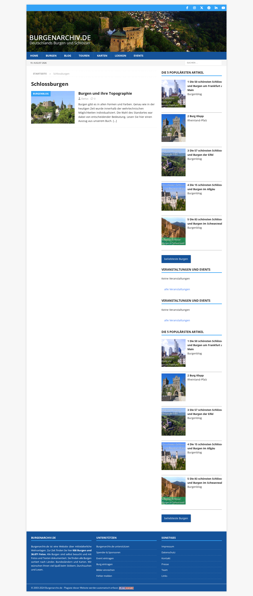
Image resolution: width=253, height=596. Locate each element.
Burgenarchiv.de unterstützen (112, 546)
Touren (84, 55)
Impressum (168, 546)
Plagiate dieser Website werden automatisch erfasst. (91, 587)
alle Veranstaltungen (177, 289)
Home (34, 55)
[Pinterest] (209, 8)
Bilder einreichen (105, 570)
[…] (115, 121)
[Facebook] (187, 8)
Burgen (51, 55)
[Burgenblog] (53, 107)
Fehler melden (104, 576)
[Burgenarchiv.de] (126, 49)
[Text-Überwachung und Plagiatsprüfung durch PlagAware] (126, 587)
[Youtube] (223, 8)
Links (164, 576)
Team (165, 570)
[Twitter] (201, 8)
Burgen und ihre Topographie (105, 93)
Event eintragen (105, 558)
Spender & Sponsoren (108, 552)
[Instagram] (194, 8)
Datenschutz (168, 552)
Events (138, 55)
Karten (102, 55)
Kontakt (166, 558)
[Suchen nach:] (203, 62)
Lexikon (120, 55)
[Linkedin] (216, 8)
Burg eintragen (104, 564)
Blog (67, 55)
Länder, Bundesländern (59, 561)
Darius (84, 98)
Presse (165, 564)
